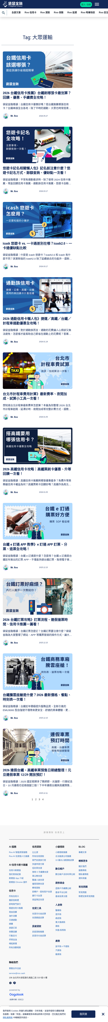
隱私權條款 (8, 1017)
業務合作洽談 (15, 968)
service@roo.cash (17, 973)
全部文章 (16, 12)
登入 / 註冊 (86, 4)
